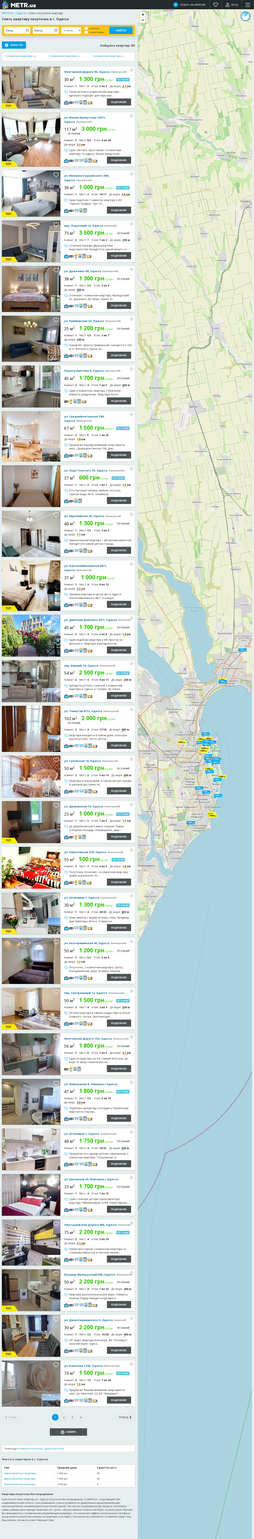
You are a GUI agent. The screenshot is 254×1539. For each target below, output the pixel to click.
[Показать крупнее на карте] (131, 70)
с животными (96, 32)
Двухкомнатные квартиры (20, 1478)
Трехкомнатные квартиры (20, 1484)
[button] (209, 769)
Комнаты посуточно (31, 1448)
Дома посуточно (54, 1448)
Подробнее (119, 102)
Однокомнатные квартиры (20, 1473)
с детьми (94, 28)
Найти (121, 30)
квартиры (19, 56)
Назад (12, 1417)
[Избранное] (216, 4)
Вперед (124, 1417)
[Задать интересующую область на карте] (245, 16)
